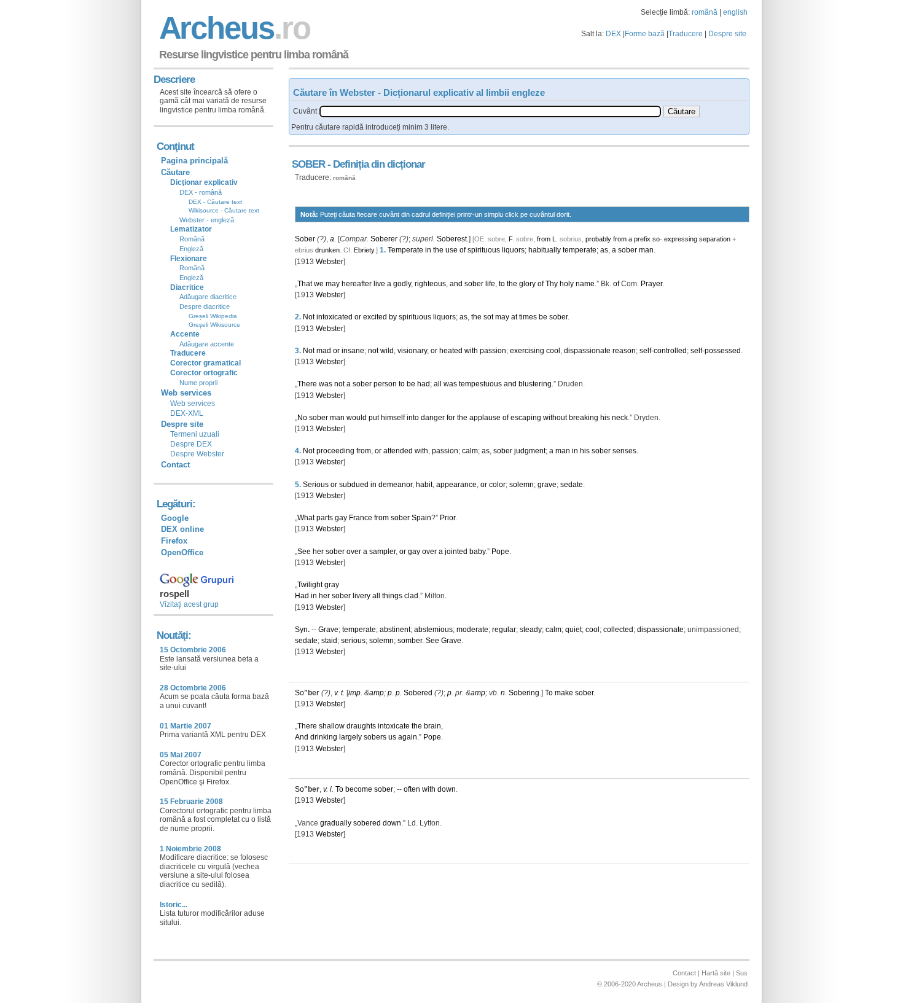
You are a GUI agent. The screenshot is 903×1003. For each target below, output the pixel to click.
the (438, 250)
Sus (742, 973)
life (490, 283)
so (656, 239)
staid (329, 640)
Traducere (685, 33)
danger (433, 417)
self (645, 350)
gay (341, 517)
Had (302, 595)
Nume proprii (198, 382)
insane (353, 350)
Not (309, 317)
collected (618, 629)
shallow (332, 726)
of (462, 250)
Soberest (452, 239)
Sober (305, 239)
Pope (500, 551)
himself (393, 417)
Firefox (174, 540)
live (379, 283)
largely (350, 737)
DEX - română (200, 192)
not (373, 350)
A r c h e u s (233, 27)
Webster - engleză (206, 220)
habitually (544, 250)
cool (553, 350)
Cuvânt (305, 111)
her (318, 551)
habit (424, 484)
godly (402, 283)
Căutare (175, 172)
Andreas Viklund (723, 984)
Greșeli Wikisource (214, 324)
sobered (367, 823)
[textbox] (490, 111)
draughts (361, 726)
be (543, 317)
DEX (613, 33)
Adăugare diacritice (208, 296)
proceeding (335, 451)
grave (547, 484)
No (302, 417)
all (438, 384)
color (497, 484)
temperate (579, 250)
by (393, 317)
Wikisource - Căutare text (224, 210)
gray (331, 584)
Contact (175, 464)
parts (324, 517)
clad (411, 595)
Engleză (191, 248)
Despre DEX (191, 444)
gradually (335, 823)
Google (175, 518)
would (356, 417)
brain (432, 726)
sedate (571, 484)
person (385, 384)
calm (470, 451)
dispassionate (587, 350)
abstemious (433, 629)
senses (624, 451)
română (704, 12)
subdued (354, 484)
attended (398, 451)
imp (354, 693)
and (456, 283)
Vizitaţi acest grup (189, 604)
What (306, 517)
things (392, 595)
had (423, 384)
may (333, 283)
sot (488, 317)
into (413, 417)
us (392, 737)
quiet (573, 629)
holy (567, 283)
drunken (327, 250)
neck (620, 417)
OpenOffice (182, 552)
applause (485, 417)
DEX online (182, 529)
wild (387, 350)
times (528, 317)
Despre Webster (197, 454)
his (605, 417)
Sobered (418, 693)
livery (361, 595)
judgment (529, 451)
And (301, 737)
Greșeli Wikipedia (213, 316)
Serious (316, 484)
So (299, 693)
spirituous (483, 250)
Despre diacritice (204, 306)
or (357, 317)
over (353, 551)
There (307, 384)
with (471, 350)
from (543, 239)
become (358, 789)
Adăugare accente (206, 344)
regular (504, 629)
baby (477, 551)
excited (375, 317)
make (564, 693)
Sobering (524, 693)
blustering (535, 384)
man (646, 250)
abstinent (395, 629)
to (502, 283)
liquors (513, 250)
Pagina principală (194, 160)
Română (192, 239)
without (555, 417)
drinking (323, 737)
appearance (456, 484)
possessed (723, 350)
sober (627, 250)
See (304, 551)
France (360, 517)
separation (714, 239)
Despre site (727, 33)
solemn (521, 484)
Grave (328, 629)
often (412, 789)
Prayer (651, 283)
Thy (551, 283)
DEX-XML (186, 413)
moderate (472, 629)
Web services (192, 403)
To (549, 693)
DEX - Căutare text (215, 201)
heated (451, 350)
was (325, 384)
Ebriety (364, 250)
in (428, 250)
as (604, 250)
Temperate (405, 250)
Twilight (309, 584)
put (374, 417)
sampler (382, 551)
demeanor (395, 484)
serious (353, 640)
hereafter (357, 283)
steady (531, 629)
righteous (430, 283)
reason (624, 350)
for (451, 417)
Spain (421, 517)
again (407, 737)
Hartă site (716, 973)
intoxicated (334, 317)
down (446, 789)
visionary (412, 350)
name (585, 283)
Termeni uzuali (194, 434)
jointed (456, 551)
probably (598, 239)
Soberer (383, 239)
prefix (642, 239)
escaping (525, 417)
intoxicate (394, 726)
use (451, 250)
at (514, 317)
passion (493, 350)
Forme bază (645, 33)
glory (527, 283)
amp (376, 693)
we (319, 283)
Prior (447, 517)
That (304, 283)
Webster (329, 261)
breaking (583, 417)
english (735, 12)
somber (409, 640)
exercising (527, 350)
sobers (375, 737)
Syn (301, 629)
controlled (670, 350)
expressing (680, 239)
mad (323, 350)
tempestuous (480, 384)
